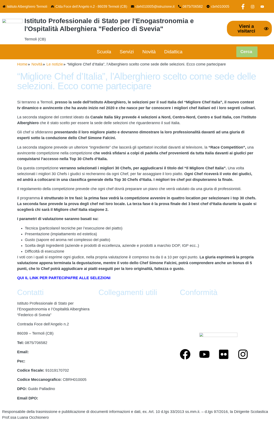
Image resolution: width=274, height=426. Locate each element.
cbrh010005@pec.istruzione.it (51, 361)
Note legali (107, 386)
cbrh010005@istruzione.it (155, 6)
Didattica (173, 51)
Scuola (104, 51)
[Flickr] (223, 354)
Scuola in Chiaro (112, 359)
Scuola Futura (110, 377)
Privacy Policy (192, 303)
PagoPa (105, 312)
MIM (102, 331)
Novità (149, 51)
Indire (103, 340)
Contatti (105, 303)
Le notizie (54, 64)
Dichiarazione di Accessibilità (204, 312)
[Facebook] (243, 6)
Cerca (246, 51)
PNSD (103, 368)
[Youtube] (262, 6)
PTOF (103, 322)
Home (22, 64)
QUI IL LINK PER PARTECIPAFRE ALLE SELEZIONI (63, 278)
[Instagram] (252, 6)
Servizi (127, 51)
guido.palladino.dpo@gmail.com (66, 398)
